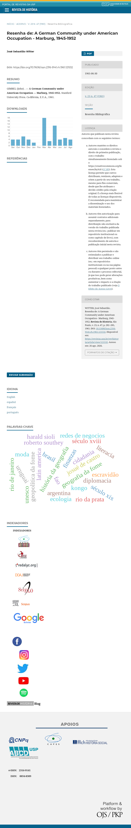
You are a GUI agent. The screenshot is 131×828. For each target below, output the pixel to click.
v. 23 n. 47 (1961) (36, 24)
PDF (89, 53)
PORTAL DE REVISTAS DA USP (18, 4)
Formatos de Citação (100, 352)
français (11, 407)
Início (10, 24)
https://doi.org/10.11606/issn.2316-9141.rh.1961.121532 (43, 67)
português (13, 412)
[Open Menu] (6, 10)
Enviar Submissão (21, 374)
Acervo (21, 24)
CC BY (106, 169)
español (11, 402)
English (11, 397)
